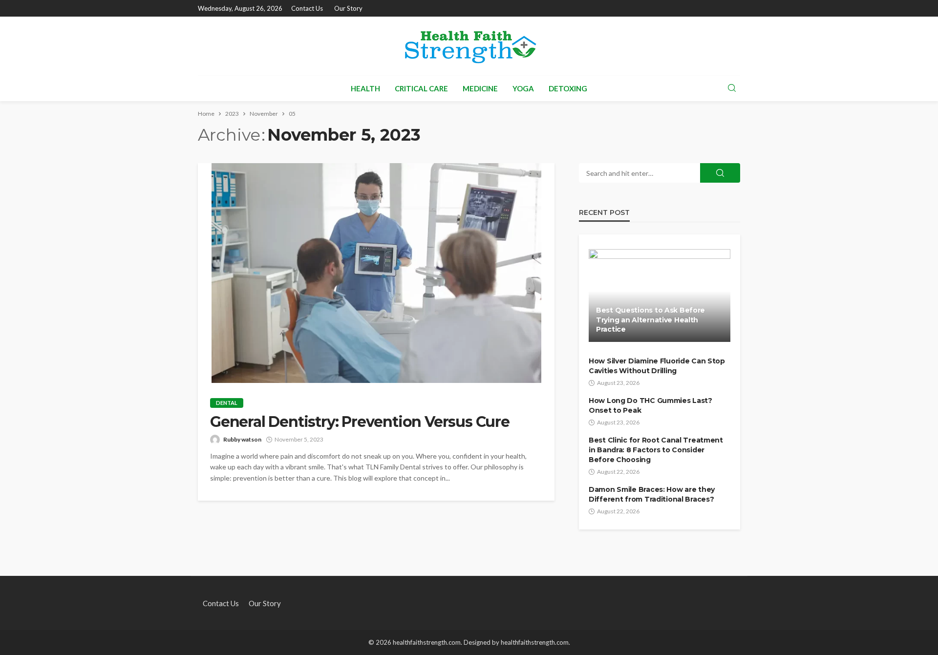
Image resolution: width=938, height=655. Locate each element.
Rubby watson (242, 439)
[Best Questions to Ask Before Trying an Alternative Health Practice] (659, 295)
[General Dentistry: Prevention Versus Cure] (376, 273)
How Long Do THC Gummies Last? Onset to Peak (650, 405)
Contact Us (307, 8)
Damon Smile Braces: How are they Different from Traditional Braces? (652, 494)
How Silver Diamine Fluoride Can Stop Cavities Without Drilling (657, 366)
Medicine (480, 88)
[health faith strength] (469, 45)
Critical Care (421, 88)
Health (365, 88)
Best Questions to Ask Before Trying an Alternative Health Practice (650, 320)
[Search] (732, 88)
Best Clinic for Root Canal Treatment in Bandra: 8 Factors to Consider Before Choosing (656, 450)
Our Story (348, 8)
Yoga (523, 88)
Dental (226, 403)
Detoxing (568, 88)
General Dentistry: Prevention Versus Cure (360, 422)
